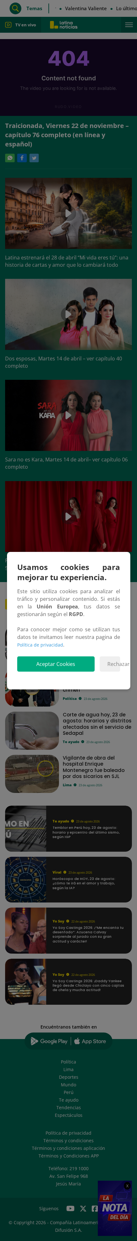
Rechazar (113, 664)
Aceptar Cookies (55, 664)
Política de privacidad (40, 645)
